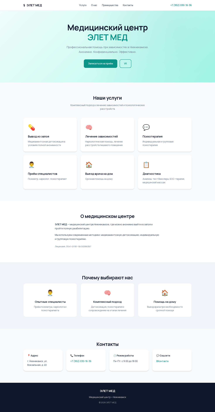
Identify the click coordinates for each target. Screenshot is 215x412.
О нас (94, 5)
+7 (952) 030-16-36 (181, 5)
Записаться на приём (100, 63)
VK (125, 63)
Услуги (82, 5)
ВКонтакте (162, 361)
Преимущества (110, 5)
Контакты (128, 5)
